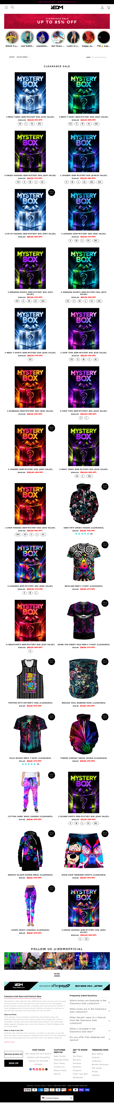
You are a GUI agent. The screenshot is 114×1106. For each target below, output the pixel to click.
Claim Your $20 (80, 1074)
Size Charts (59, 1063)
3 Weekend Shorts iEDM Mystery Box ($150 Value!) (30, 293)
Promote (77, 1063)
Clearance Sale (99, 57)
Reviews (77, 1060)
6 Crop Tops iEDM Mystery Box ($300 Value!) (83, 411)
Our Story (77, 1056)
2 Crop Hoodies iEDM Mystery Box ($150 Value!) (30, 528)
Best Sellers (97, 1054)
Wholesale (78, 1077)
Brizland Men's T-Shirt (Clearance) (84, 586)
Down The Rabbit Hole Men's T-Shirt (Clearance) (84, 644)
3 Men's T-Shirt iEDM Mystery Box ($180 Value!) (83, 117)
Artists (95, 1071)
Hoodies (96, 1075)
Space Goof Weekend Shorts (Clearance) (84, 875)
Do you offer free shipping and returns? (87, 1038)
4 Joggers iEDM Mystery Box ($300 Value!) (30, 469)
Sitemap (30, 1085)
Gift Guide (97, 1068)
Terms (49, 1085)
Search (57, 1074)
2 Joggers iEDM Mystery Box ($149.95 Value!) (83, 175)
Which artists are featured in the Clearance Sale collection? (88, 1001)
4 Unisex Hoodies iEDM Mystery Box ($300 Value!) (84, 931)
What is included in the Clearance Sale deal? (83, 1030)
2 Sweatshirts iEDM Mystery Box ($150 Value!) (30, 644)
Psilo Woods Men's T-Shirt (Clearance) (30, 758)
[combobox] (57, 1098)
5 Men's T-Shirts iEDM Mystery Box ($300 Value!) (30, 353)
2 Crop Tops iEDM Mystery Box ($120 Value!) (83, 353)
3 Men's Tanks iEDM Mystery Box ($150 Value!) (30, 117)
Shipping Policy (61, 1060)
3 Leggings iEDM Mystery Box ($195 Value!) (83, 234)
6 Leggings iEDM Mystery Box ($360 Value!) (30, 586)
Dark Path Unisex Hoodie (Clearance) (84, 528)
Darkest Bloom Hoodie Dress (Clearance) (30, 875)
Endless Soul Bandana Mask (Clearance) (84, 703)
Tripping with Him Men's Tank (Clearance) (30, 703)
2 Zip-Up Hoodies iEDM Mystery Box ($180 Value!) (30, 234)
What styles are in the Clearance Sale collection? (88, 1010)
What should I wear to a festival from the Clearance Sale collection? (88, 1020)
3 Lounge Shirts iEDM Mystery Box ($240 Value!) (83, 816)
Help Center (60, 1056)
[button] (6, 7)
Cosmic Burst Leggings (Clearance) (30, 930)
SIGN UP (13, 1063)
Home (88, 57)
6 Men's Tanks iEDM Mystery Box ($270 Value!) (84, 469)
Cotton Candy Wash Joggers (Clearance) (30, 816)
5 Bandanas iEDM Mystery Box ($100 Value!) (30, 411)
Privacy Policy (40, 1085)
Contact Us (59, 1067)
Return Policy (60, 1070)
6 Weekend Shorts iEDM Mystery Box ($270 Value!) (83, 293)
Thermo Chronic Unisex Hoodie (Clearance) (83, 758)
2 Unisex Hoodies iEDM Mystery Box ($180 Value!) (30, 175)
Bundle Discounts (100, 1064)
